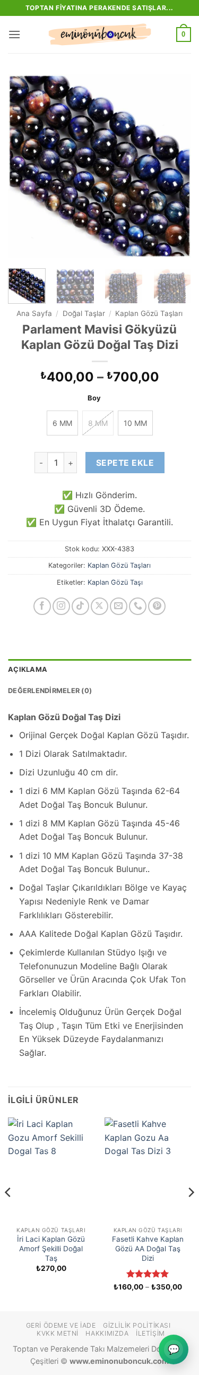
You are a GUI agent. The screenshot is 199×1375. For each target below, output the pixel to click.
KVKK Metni (58, 1333)
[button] (14, 34)
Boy (94, 398)
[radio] (62, 423)
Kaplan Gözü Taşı (115, 582)
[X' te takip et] (99, 606)
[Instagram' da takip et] (61, 606)
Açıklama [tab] (27, 669)
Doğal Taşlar (84, 313)
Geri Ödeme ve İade (61, 1325)
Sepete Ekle (125, 463)
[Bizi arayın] (137, 606)
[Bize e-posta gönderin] (118, 606)
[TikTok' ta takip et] (80, 606)
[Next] (174, 166)
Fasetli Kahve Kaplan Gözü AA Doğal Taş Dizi (148, 1248)
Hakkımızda (106, 1333)
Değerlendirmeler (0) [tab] (50, 691)
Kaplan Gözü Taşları (149, 313)
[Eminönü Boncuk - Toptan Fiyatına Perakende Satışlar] (100, 34)
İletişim (150, 1333)
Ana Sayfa (34, 313)
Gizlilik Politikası (137, 1325)
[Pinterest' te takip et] (157, 606)
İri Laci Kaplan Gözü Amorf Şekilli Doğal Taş (51, 1248)
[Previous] (24, 166)
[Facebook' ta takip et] (42, 606)
